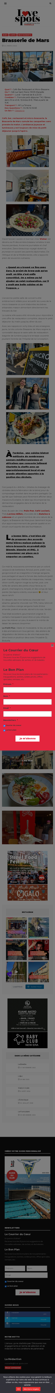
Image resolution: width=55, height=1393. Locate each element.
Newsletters (10, 720)
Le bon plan (11, 730)
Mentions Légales (31, 1389)
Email (7, 708)
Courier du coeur (13, 725)
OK (18, 1389)
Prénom (8, 684)
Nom (6, 696)
